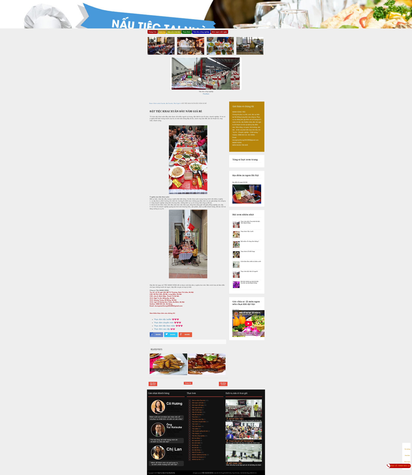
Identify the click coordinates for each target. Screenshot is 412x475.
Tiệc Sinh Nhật (189, 50)
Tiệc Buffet (248, 50)
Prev (204, 94)
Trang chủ (188, 383)
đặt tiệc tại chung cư (198, 457)
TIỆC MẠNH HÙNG (208, 473)
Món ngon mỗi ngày (219, 32)
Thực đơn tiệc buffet (162, 319)
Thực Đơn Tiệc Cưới (247, 231)
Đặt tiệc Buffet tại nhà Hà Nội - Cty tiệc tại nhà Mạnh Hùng (250, 282)
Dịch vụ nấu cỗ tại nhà (159, 103)
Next (207, 94)
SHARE (158, 334)
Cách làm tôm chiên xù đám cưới (251, 261)
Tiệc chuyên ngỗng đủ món (200, 431)
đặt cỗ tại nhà (169, 103)
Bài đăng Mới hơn (153, 383)
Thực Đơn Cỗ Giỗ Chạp (248, 251)
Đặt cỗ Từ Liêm (196, 452)
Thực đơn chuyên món (163, 323)
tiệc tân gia (195, 445)
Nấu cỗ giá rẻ (177, 103)
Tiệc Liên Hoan (196, 426)
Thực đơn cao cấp (162, 329)
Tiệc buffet (195, 429)
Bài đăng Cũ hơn (223, 383)
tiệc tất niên (195, 447)
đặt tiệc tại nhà (196, 459)
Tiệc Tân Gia (159, 50)
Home (151, 103)
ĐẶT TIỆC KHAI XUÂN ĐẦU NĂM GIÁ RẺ (176, 111)
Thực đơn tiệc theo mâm (164, 326)
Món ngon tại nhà (197, 407)
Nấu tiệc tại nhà (196, 414)
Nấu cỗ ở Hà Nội (197, 412)
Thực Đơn (195, 417)
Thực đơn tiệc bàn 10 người (249, 271)
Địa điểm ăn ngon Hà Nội (239, 182)
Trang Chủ (152, 32)
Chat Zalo (407, 455)
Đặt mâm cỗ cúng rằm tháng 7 (250, 241)
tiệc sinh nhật (196, 443)
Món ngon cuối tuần (198, 403)
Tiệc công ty (195, 433)
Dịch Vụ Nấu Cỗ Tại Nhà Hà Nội (166, 473)
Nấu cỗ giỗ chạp (197, 410)
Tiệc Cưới (218, 50)
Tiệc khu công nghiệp (198, 436)
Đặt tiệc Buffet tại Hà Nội (199, 454)
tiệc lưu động (196, 438)
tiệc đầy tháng (196, 450)
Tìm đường (407, 449)
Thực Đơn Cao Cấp (198, 419)
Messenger (407, 461)
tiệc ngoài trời (196, 440)
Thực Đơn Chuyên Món (199, 421)
